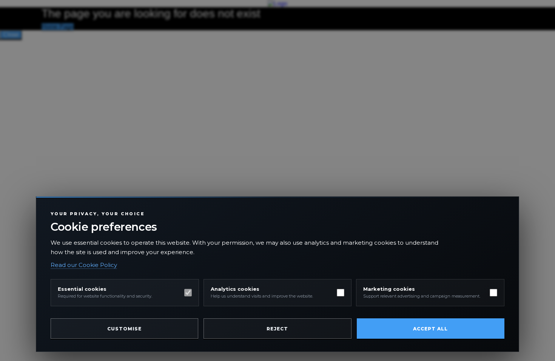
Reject (277, 329)
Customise (124, 329)
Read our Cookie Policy (84, 264)
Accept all (430, 329)
